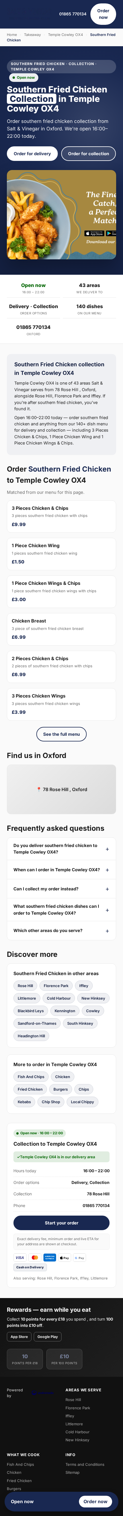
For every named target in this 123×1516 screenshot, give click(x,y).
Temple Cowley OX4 (65, 35)
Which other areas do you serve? (47, 930)
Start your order (61, 1223)
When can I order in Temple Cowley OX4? (56, 869)
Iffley (83, 985)
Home (12, 35)
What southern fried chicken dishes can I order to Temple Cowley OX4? (56, 909)
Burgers (60, 1089)
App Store (19, 1337)
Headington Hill (31, 1036)
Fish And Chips (31, 1076)
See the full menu (61, 734)
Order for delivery (32, 153)
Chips (84, 1089)
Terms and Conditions (85, 1464)
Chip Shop (51, 1101)
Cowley (93, 1010)
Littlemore (27, 998)
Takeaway (32, 35)
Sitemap (73, 1472)
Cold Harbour (59, 998)
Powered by (15, 1393)
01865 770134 (72, 13)
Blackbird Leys (31, 1010)
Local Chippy (82, 1101)
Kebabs (24, 1101)
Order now (103, 14)
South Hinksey (80, 1023)
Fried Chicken (30, 1089)
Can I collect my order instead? (45, 889)
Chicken (62, 1076)
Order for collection (88, 153)
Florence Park (56, 985)
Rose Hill (25, 985)
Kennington (65, 1010)
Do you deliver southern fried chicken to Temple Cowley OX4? (55, 849)
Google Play (47, 1337)
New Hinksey (93, 998)
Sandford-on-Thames (37, 1023)
